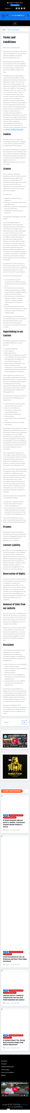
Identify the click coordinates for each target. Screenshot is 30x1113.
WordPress (24, 1104)
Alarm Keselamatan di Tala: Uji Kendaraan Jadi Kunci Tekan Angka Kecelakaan (15, 959)
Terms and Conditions (13, 30)
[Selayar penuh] (25, 746)
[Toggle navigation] (15, 23)
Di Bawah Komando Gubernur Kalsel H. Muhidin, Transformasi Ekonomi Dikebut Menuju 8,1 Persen (14, 823)
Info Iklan (4, 1064)
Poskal (7, 830)
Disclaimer (4, 1061)
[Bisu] (23, 746)
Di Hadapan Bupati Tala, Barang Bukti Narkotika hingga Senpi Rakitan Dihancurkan (14, 1042)
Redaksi (3, 1075)
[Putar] (5, 746)
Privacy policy (5, 1069)
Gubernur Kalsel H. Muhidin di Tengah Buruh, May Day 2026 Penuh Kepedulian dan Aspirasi (13, 997)
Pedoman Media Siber (7, 1067)
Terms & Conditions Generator (14, 129)
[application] (15, 741)
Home (4, 30)
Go (24, 722)
